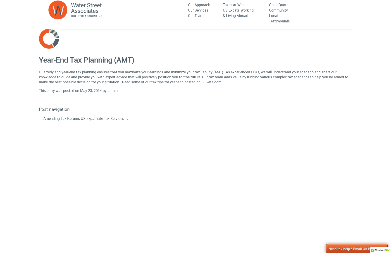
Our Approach (199, 4)
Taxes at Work (234, 4)
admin (112, 90)
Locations (277, 15)
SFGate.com (211, 82)
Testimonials (279, 21)
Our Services (198, 10)
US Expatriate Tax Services (105, 118)
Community (278, 10)
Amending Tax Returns (59, 118)
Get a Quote (278, 4)
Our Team (195, 15)
